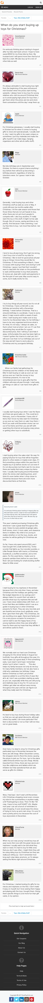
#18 (40, 900)
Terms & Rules (22, 976)
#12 (40, 632)
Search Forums (7, 12)
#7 (40, 347)
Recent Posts (18, 12)
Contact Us (22, 952)
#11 (40, 567)
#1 (40, 65)
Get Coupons (21, 938)
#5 (40, 232)
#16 (40, 820)
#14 (40, 728)
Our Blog (21, 943)
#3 (40, 145)
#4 (40, 182)
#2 (40, 106)
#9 (40, 434)
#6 (40, 283)
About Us (21, 948)
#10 (40, 485)
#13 (40, 694)
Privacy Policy (21, 985)
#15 (40, 774)
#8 (40, 391)
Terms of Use (21, 980)
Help (21, 971)
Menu (6, 7)
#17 (40, 863)
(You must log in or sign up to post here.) (21, 906)
